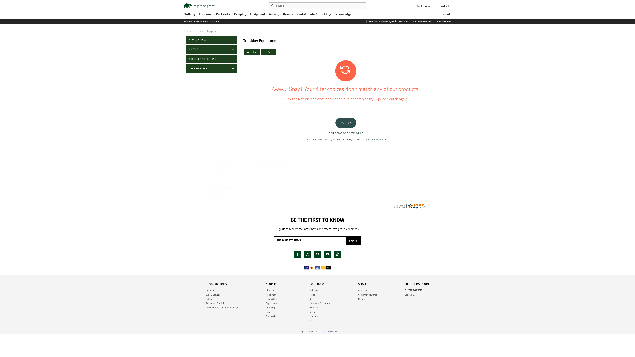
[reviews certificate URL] (409, 206)
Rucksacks (223, 14)
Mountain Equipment (320, 303)
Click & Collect (213, 294)
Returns (210, 299)
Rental (301, 14)
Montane (313, 307)
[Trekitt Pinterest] (317, 254)
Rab (311, 299)
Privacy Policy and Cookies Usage (222, 307)
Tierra (312, 294)
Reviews (362, 299)
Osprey (313, 311)
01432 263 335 (413, 290)
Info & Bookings (320, 14)
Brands (288, 14)
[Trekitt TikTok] (337, 254)
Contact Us (410, 294)
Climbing (270, 307)
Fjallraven (314, 290)
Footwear (205, 14)
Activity (274, 14)
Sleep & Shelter (274, 299)
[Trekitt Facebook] (297, 254)
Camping (240, 14)
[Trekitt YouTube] (327, 254)
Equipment (257, 14)
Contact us (363, 290)
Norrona (313, 316)
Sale (268, 311)
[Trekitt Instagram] (307, 254)
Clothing (189, 14)
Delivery (210, 290)
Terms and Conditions (217, 303)
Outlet (446, 14)
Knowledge (343, 14)
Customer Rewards (367, 294)
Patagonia (314, 320)
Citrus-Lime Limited (328, 331)
